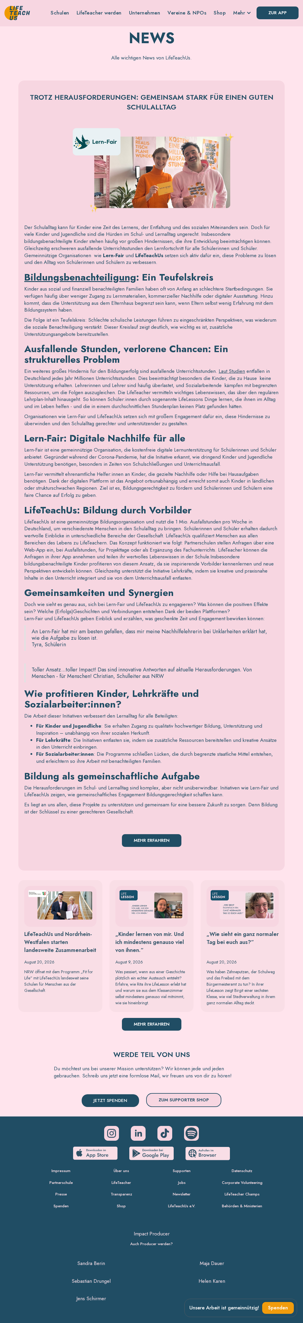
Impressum (60, 1171)
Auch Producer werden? (151, 1244)
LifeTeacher (121, 1182)
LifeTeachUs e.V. (181, 1206)
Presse (61, 1194)
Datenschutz (242, 1171)
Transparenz (121, 1194)
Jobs (182, 1182)
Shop (220, 12)
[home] (17, 13)
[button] (242, 13)
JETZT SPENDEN (110, 1100)
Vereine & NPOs (186, 12)
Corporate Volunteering (242, 1182)
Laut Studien (232, 371)
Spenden (61, 1206)
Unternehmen (144, 12)
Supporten (182, 1171)
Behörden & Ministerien (242, 1206)
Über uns (121, 1171)
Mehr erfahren (152, 840)
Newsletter (182, 1194)
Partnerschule (61, 1182)
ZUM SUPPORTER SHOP (184, 1100)
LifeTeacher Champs (242, 1194)
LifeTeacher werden (99, 12)
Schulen (60, 12)
